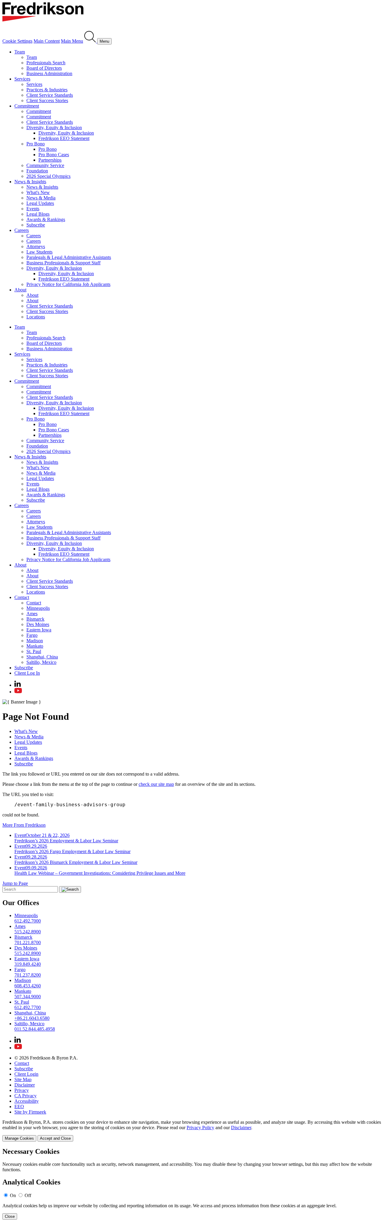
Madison (34, 640)
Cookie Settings (17, 41)
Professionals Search (45, 62)
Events (32, 208)
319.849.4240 (27, 964)
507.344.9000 (27, 996)
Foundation (37, 170)
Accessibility (26, 1101)
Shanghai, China (42, 656)
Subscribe (35, 224)
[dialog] (192, 1130)
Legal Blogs (38, 214)
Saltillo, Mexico (41, 662)
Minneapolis (38, 608)
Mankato (34, 646)
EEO (19, 1106)
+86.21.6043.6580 (32, 1018)
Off (28, 1195)
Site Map (23, 1079)
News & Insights (30, 181)
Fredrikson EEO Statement (63, 138)
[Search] (90, 41)
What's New (38, 192)
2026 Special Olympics (48, 176)
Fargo (32, 635)
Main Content (47, 41)
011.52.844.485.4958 (34, 1029)
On (13, 1195)
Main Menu (72, 41)
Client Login (26, 1074)
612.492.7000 (27, 920)
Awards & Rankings (45, 219)
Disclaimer (24, 1084)
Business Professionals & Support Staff (63, 262)
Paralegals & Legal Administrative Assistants (68, 257)
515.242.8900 (27, 931)
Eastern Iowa (38, 629)
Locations (35, 316)
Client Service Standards (49, 95)
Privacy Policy (200, 1127)
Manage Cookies (19, 1138)
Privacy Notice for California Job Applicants (68, 284)
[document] (192, 1184)
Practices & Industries (47, 89)
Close (10, 1216)
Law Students (39, 251)
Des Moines (37, 624)
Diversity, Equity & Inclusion (54, 127)
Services (22, 78)
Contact (21, 597)
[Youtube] (18, 691)
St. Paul (33, 651)
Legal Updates (40, 203)
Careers (21, 230)
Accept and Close (55, 1138)
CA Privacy (25, 1095)
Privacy (21, 1090)
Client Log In (27, 673)
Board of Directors (44, 68)
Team (19, 51)
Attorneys (35, 246)
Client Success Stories (47, 100)
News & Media (41, 197)
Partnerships (50, 160)
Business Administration (49, 73)
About (20, 289)
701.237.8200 (27, 974)
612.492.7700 (27, 1007)
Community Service (45, 165)
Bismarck (35, 619)
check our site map (156, 784)
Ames (32, 613)
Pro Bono (35, 143)
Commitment (26, 105)
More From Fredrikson (24, 825)
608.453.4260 (27, 985)
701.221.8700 (27, 942)
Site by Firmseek (30, 1111)
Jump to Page (15, 883)
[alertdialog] (192, 1184)
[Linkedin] (17, 685)
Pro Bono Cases (53, 154)
